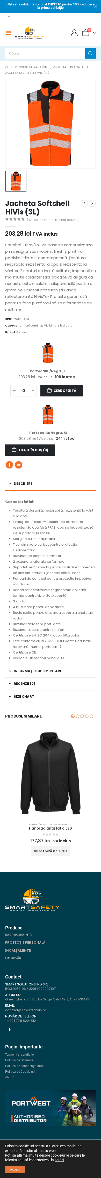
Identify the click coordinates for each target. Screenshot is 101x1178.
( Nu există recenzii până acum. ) (53, 220)
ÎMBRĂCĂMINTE (18, 934)
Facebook (9, 465)
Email (19, 465)
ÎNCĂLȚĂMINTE (18, 950)
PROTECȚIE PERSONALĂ (25, 942)
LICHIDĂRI (14, 958)
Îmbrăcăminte (32, 325)
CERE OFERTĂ (65, 390)
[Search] (90, 53)
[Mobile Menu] (8, 33)
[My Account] (74, 32)
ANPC (9, 1077)
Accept (15, 1169)
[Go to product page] (50, 773)
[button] (72, 716)
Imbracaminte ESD (60, 824)
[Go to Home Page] (6, 67)
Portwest (22, 332)
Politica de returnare (19, 1060)
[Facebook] (9, 16)
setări (59, 1160)
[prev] (84, 203)
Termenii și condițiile (19, 1054)
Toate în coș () (33, 450)
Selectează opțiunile (50, 851)
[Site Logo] (29, 33)
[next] (92, 203)
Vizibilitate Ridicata (58, 325)
